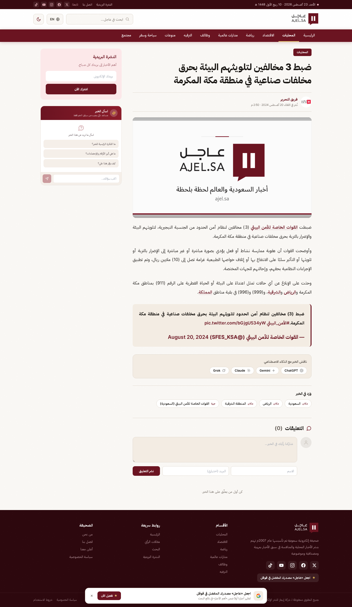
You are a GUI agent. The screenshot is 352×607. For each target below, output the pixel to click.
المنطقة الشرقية (239, 403)
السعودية (298, 403)
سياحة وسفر (148, 35)
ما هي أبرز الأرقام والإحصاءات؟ (100, 153)
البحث (156, 549)
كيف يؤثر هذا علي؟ (106, 163)
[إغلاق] (92, 596)
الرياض (290, 292)
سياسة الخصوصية (81, 557)
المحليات (288, 35)
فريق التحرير (289, 99)
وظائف (205, 35)
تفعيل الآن (109, 595)
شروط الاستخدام (42, 599)
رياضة (250, 35)
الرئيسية (309, 35)
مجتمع (126, 35)
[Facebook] (59, 4)
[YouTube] (44, 4)
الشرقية (274, 292)
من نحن (87, 534)
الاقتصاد (268, 35)
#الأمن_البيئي (278, 322)
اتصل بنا (87, 4)
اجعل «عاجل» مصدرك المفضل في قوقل (288, 577)
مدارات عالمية (228, 35)
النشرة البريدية (104, 4)
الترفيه (188, 35)
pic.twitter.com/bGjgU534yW (235, 322)
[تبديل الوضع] (38, 19)
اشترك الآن (81, 89)
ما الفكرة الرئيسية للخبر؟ (103, 144)
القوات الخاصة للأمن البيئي (274, 227)
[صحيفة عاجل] (305, 19)
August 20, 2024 (188, 337)
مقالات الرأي (152, 542)
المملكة (205, 292)
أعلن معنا (86, 549)
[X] (67, 4)
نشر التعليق (146, 471)
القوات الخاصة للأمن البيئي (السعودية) (188, 403)
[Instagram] (51, 4)
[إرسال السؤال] (47, 178)
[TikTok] (36, 4)
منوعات (170, 35)
